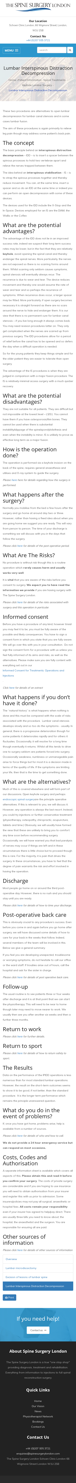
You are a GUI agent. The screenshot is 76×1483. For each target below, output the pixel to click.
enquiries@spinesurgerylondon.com (38, 1453)
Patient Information (30, 80)
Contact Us (38, 1426)
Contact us (36, 1330)
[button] (11, 50)
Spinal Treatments (54, 80)
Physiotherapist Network (38, 1416)
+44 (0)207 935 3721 (38, 40)
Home (12, 80)
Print (11, 1297)
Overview (11, 1259)
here (14, 480)
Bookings (38, 1421)
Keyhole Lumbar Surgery (37, 85)
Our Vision (38, 1406)
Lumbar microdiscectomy (21, 1268)
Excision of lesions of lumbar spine (26, 1277)
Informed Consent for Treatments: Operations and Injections (33, 673)
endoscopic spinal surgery (18, 799)
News (38, 1411)
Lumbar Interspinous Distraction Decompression (35, 1286)
